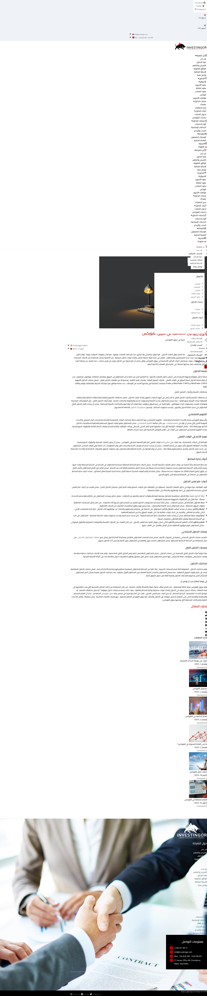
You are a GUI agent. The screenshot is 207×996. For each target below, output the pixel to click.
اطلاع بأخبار (165, 442)
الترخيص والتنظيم (199, 65)
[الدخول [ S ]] (205, 15)
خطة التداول (200, 496)
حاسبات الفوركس (199, 117)
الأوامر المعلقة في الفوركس (195, 799)
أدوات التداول (201, 111)
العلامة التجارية (200, 140)
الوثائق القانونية (200, 68)
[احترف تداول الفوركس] (198, 761)
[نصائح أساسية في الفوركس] (198, 705)
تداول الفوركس (107, 593)
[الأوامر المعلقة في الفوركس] (198, 789)
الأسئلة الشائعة (200, 72)
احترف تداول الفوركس (198, 772)
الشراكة (202, 348)
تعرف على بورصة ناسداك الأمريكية (193, 660)
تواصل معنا (201, 75)
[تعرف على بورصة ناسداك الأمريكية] (198, 650)
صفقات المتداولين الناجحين (88, 537)
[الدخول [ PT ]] (205, 25)
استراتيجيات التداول (138, 407)
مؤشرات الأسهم (199, 98)
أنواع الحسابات (200, 124)
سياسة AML (202, 904)
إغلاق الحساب (201, 907)
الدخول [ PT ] (202, 28)
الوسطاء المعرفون (198, 137)
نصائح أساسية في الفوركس (196, 716)
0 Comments (202, 667)
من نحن (203, 59)
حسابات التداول (199, 335)
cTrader (203, 104)
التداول (202, 270)
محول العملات (200, 114)
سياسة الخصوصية (200, 913)
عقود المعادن (200, 91)
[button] (138, 612)
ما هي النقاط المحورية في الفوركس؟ (192, 744)
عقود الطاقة (201, 88)
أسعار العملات (172, 423)
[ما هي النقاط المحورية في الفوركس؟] (198, 733)
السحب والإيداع (200, 130)
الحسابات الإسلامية (198, 127)
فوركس (203, 94)
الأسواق (203, 81)
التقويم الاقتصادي (145, 423)
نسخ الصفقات (200, 107)
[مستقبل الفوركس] (198, 678)
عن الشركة (200, 247)
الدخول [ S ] (202, 17)
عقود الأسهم (201, 85)
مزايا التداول (201, 62)
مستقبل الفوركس (200, 688)
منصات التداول (200, 101)
